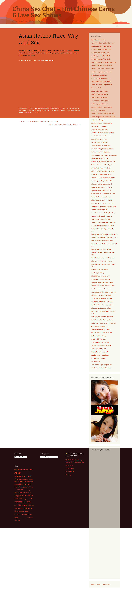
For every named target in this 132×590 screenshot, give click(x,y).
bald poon (30, 482)
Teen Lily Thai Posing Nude (99, 139)
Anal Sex (39, 108)
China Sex (53, 108)
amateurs (23, 469)
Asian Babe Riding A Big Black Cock (101, 184)
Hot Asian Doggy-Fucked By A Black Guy (103, 161)
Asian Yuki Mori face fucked (99, 97)
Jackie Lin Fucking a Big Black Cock (101, 298)
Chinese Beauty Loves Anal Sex (100, 219)
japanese (27, 505)
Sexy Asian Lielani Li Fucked (99, 129)
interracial (57, 110)
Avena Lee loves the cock (99, 349)
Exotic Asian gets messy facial (100, 342)
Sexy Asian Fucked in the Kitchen (101, 289)
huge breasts (27, 499)
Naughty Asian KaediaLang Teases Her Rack (104, 234)
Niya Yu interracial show (98, 358)
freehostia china (94, 584)
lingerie (77, 110)
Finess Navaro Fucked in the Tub (100, 279)
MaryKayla (69, 475)
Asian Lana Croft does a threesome (101, 368)
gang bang (23, 492)
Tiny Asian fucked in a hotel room (101, 49)
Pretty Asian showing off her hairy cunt (102, 43)
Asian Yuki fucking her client (99, 94)
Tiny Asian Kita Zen (96, 88)
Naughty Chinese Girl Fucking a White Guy (103, 292)
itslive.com (21, 505)
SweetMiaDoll (70, 472)
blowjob (17, 487)
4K (15, 469)
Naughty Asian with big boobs (100, 352)
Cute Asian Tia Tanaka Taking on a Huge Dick (104, 237)
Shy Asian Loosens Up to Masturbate (102, 282)
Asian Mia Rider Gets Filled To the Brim (102, 133)
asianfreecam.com (20, 476)
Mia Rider (16, 508)
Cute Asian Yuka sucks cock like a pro (102, 69)
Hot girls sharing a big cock (99, 75)
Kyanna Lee (71, 110)
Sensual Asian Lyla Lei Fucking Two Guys (103, 213)
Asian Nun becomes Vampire (104, 584)
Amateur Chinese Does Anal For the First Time (38, 121)
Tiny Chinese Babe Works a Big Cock (102, 302)
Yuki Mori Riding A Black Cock (99, 126)
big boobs (16, 484)
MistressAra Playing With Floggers (101, 216)
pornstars (20, 511)
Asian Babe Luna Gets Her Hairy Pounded (103, 206)
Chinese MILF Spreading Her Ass (100, 329)
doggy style (17, 492)
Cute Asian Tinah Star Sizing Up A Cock (102, 113)
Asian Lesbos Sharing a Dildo (99, 210)
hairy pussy (18, 495)
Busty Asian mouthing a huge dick (101, 78)
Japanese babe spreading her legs (101, 365)
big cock (31, 110)
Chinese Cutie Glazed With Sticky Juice (103, 286)
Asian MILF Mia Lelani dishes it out (101, 46)
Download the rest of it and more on (36, 60)
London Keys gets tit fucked (99, 104)
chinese (37, 110)
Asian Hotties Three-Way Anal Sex (101, 308)
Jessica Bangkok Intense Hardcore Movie (103, 117)
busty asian (27, 487)
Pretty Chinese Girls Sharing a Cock (101, 320)
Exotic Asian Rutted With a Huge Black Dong (104, 155)
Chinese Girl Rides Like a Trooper (101, 197)
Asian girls (25, 110)
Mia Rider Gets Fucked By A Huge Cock (102, 165)
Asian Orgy (45, 108)
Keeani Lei (64, 110)
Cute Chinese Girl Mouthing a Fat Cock (102, 171)
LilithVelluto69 (70, 468)
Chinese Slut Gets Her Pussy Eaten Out (103, 178)
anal (20, 110)
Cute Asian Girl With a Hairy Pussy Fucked (103, 222)
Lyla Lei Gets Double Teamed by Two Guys (103, 323)
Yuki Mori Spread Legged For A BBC (101, 181)
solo (24, 514)
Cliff (37, 112)
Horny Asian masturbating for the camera (103, 62)
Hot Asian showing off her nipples (101, 59)
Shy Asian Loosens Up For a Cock (101, 190)
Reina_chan (69, 465)
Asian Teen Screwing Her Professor (102, 261)
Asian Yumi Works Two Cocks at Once (64, 124)
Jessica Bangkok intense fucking (101, 81)
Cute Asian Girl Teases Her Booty (101, 295)
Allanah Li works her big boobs (100, 355)
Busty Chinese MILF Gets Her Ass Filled (102, 203)
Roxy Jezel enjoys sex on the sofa (101, 72)
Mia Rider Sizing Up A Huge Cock (100, 152)
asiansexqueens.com (25, 479)
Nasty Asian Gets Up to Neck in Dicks (102, 241)
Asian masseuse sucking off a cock (101, 85)
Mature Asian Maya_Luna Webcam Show (103, 194)
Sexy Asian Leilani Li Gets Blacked (101, 145)
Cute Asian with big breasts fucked (101, 107)
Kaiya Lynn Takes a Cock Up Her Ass (101, 187)
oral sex (21, 508)
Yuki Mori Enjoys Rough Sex (99, 142)
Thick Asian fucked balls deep (100, 53)
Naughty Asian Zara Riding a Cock (101, 249)
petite (25, 508)
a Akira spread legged (97, 120)
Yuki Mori (17, 520)
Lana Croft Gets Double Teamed (100, 136)
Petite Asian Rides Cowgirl (99, 336)
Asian (17, 473)
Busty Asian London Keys (98, 110)
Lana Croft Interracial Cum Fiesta (100, 168)
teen (19, 518)
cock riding (26, 490)
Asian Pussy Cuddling (97, 273)
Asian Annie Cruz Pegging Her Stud (101, 200)
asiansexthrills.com (20, 482)
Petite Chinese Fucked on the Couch (102, 317)
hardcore (50, 110)
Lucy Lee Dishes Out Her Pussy (100, 326)
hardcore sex (18, 499)
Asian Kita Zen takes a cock (99, 91)
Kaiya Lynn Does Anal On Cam (99, 158)
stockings (22, 112)
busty (22, 487)
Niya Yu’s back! (95, 361)
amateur (18, 469)
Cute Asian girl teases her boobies (101, 65)
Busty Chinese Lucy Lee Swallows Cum (102, 258)
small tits (18, 514)
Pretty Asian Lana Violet (98, 40)
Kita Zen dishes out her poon (99, 101)
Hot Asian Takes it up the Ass (99, 270)
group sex (43, 110)
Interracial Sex (60, 108)
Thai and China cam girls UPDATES (75, 454)
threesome (28, 112)
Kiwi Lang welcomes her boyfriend (101, 345)
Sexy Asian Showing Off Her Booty (101, 174)
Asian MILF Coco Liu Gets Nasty (100, 276)
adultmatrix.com (74, 108)
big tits (29, 484)
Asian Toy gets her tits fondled (100, 56)
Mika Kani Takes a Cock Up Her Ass (101, 333)
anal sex (30, 469)
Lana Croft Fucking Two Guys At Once (102, 149)
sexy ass (25, 511)
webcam (30, 518)
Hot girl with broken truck (98, 339)
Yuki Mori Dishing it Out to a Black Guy (102, 226)
